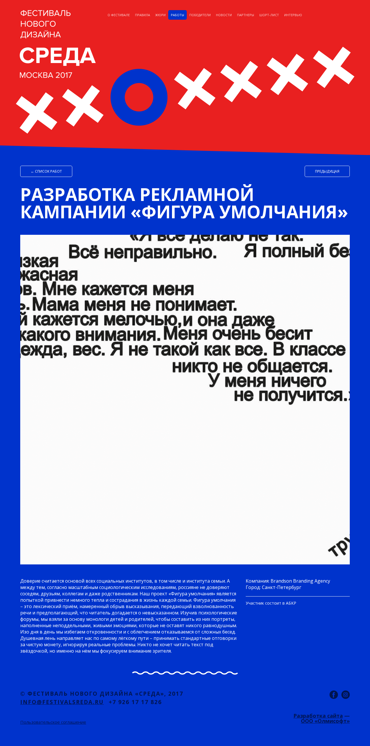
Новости (224, 15)
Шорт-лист (269, 15)
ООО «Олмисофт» (325, 720)
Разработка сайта (318, 715)
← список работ (46, 171)
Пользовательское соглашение (53, 722)
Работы (177, 15)
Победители (200, 15)
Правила (142, 15)
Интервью (293, 15)
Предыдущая (327, 171)
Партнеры (245, 15)
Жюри (160, 15)
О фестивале (119, 15)
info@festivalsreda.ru (62, 702)
